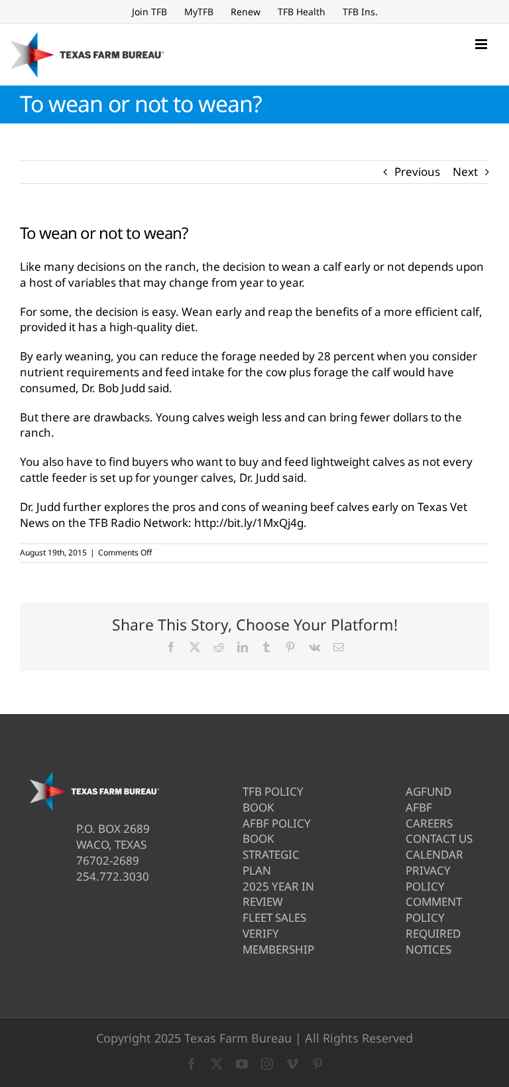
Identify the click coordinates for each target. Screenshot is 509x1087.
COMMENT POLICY (434, 909)
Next (465, 171)
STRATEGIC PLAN (271, 862)
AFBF (419, 807)
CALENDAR (434, 854)
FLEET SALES (274, 917)
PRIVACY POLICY (428, 878)
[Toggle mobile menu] (482, 44)
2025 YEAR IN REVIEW (278, 894)
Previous (417, 171)
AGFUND (428, 791)
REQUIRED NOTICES (433, 941)
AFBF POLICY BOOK (277, 831)
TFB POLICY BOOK (273, 799)
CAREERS (429, 823)
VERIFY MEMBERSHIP (278, 941)
